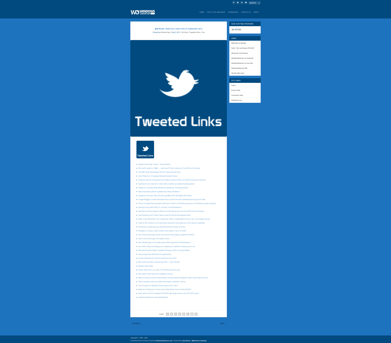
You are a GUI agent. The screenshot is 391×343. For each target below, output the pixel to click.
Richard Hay (165, 32)
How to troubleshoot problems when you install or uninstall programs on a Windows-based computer (177, 203)
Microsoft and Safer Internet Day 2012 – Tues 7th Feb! (159, 262)
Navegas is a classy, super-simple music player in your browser (162, 231)
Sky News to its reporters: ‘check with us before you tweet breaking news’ (166, 184)
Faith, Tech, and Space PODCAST (242, 48)
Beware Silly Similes (145, 266)
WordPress (186, 341)
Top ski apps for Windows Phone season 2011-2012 (158, 285)
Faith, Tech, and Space (216, 12)
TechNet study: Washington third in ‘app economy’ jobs (159, 172)
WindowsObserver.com (164, 341)
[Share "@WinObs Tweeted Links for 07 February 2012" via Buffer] (184, 314)
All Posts (185, 32)
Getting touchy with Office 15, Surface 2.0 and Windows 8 (159, 207)
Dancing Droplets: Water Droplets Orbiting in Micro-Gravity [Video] (163, 250)
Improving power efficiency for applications (154, 254)
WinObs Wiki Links (237, 73)
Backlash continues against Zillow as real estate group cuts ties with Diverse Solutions (171, 211)
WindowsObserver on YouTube (242, 63)
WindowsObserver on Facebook (242, 58)
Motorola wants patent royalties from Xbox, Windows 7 (159, 191)
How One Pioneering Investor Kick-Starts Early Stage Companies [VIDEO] (166, 235)
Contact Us (246, 12)
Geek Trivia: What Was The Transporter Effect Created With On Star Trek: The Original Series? (174, 219)
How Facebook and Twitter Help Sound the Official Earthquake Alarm (164, 215)
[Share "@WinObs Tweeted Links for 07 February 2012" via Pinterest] (176, 314)
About (256, 12)
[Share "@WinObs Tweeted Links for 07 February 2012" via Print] (196, 314)
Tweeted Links (194, 32)
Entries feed (235, 90)
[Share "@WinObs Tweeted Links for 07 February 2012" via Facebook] (167, 314)
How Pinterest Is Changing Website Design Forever (157, 176)
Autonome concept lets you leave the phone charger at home (161, 227)
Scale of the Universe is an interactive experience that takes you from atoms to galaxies (171, 223)
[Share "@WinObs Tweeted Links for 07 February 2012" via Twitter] (172, 314)
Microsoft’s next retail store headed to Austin (155, 274)
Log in (233, 85)
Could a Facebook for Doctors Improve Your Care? (157, 258)
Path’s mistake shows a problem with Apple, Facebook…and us (162, 281)
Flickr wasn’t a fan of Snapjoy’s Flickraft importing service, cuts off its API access (168, 293)
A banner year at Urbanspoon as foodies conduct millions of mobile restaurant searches (172, 180)
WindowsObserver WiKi (239, 68)
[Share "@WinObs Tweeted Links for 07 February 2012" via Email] (192, 314)
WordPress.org (236, 100)
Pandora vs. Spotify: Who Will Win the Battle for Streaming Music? (163, 188)
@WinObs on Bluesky (238, 43)
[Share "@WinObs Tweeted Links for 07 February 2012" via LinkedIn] (180, 314)
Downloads (233, 12)
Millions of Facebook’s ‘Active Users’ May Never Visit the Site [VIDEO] (164, 289)
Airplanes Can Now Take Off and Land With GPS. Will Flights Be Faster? (165, 195)
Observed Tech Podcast (239, 53)
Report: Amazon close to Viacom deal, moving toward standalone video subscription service (173, 278)
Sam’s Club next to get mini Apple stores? (154, 238)
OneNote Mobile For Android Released (153, 297)
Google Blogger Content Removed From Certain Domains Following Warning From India (171, 199)
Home (202, 12)
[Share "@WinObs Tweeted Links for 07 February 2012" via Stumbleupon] (188, 314)
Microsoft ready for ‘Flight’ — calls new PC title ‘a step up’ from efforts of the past (169, 168)
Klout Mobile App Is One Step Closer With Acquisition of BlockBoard (164, 242)
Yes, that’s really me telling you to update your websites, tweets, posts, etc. (166, 246)
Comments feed (237, 95)
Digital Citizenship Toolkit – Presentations (154, 164)
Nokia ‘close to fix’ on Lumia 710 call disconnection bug (159, 270)
